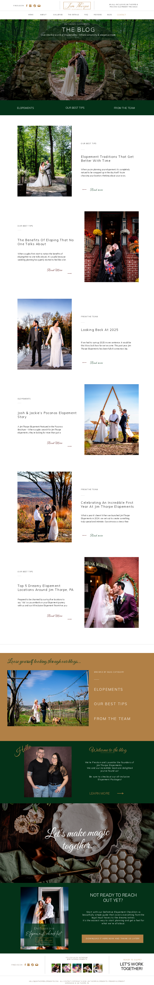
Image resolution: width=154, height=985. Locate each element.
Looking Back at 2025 (99, 330)
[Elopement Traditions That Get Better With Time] (44, 161)
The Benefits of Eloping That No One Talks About (46, 242)
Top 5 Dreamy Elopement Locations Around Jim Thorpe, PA (46, 588)
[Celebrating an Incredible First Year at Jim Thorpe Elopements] (44, 506)
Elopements (24, 399)
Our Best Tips (89, 143)
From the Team (89, 316)
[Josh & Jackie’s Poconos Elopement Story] (112, 419)
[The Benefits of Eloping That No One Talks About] (112, 246)
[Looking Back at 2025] (44, 334)
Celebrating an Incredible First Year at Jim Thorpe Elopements (107, 504)
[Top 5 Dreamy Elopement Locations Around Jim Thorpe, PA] (112, 592)
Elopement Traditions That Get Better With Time (107, 159)
